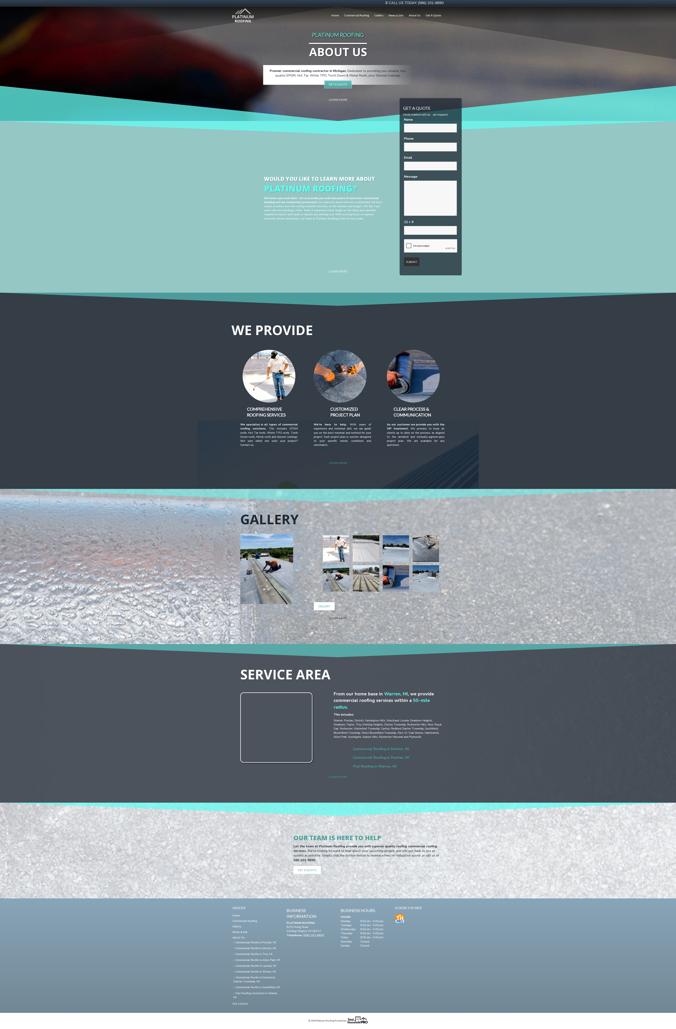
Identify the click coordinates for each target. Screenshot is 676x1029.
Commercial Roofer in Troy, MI (254, 954)
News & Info (396, 15)
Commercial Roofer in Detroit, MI (256, 948)
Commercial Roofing (356, 15)
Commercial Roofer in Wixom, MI (256, 972)
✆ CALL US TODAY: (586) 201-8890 (414, 3)
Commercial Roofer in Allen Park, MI (258, 960)
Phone (410, 138)
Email (409, 157)
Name (409, 119)
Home (335, 15)
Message (412, 176)
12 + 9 (410, 222)
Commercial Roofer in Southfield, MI (258, 987)
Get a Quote (433, 15)
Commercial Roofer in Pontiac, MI (256, 942)
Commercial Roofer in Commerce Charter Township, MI (254, 979)
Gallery (378, 15)
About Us (414, 15)
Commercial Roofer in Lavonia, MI (256, 966)
